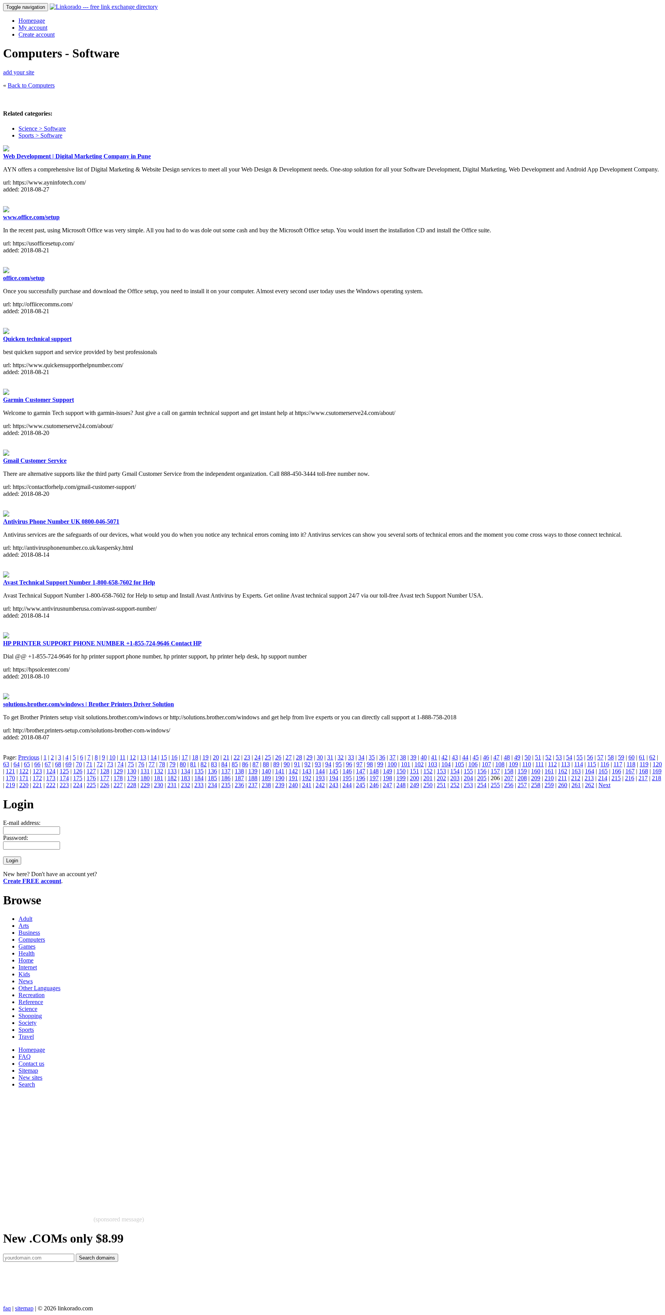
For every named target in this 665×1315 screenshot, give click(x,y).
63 (6, 764)
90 (287, 764)
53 (559, 757)
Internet (27, 967)
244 (347, 785)
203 (454, 778)
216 (629, 778)
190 (279, 778)
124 (50, 771)
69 (68, 764)
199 (401, 778)
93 (318, 764)
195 (347, 778)
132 (158, 771)
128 (104, 771)
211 (562, 778)
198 (387, 778)
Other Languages (39, 988)
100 (392, 764)
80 (183, 764)
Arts (23, 925)
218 (656, 778)
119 (644, 764)
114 (578, 764)
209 (535, 778)
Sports (26, 1029)
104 (446, 764)
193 (320, 778)
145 (333, 771)
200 (414, 778)
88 (266, 764)
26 (278, 757)
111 (539, 764)
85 (235, 764)
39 (413, 757)
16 (174, 757)
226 (104, 785)
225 (91, 785)
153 (441, 771)
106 (473, 764)
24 (257, 757)
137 (226, 771)
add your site (18, 72)
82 (204, 764)
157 (495, 771)
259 (549, 785)
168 (643, 771)
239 (279, 785)
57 (600, 757)
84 (224, 764)
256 (508, 785)
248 (401, 785)
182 (172, 778)
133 (172, 771)
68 (58, 764)
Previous (28, 757)
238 (266, 785)
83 (214, 764)
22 (237, 757)
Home (25, 960)
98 (370, 764)
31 (330, 757)
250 (428, 785)
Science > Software (42, 128)
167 (630, 771)
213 (589, 778)
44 (465, 757)
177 (104, 778)
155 (468, 771)
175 (77, 778)
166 (616, 771)
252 (454, 785)
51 (538, 757)
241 (306, 785)
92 (307, 764)
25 (268, 757)
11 (122, 757)
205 (481, 778)
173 (50, 778)
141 (279, 771)
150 (401, 771)
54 (569, 757)
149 (387, 771)
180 (145, 778)
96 (349, 764)
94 (328, 764)
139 (252, 771)
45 (476, 757)
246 (374, 785)
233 (199, 785)
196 (360, 778)
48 (507, 757)
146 (347, 771)
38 (403, 757)
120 (657, 764)
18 (195, 757)
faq (7, 1308)
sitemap (24, 1308)
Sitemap (28, 1070)
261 (576, 785)
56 (590, 757)
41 (434, 757)
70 (79, 764)
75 (131, 764)
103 (432, 764)
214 (602, 778)
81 (193, 764)
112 (552, 764)
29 (309, 757)
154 (454, 771)
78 (162, 764)
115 (591, 764)
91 (297, 764)
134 (185, 771)
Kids (24, 974)
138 (239, 771)
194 (333, 778)
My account (32, 27)
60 (631, 757)
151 (414, 771)
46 (486, 757)
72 (100, 764)
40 (424, 757)
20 (216, 757)
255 (495, 785)
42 (444, 757)
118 (631, 764)
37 (392, 757)
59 (621, 757)
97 (359, 764)
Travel (26, 1036)
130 (131, 771)
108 (500, 764)
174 (64, 778)
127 (91, 771)
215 (616, 778)
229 (145, 785)
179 (131, 778)
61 (642, 757)
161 (549, 771)
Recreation (31, 995)
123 (37, 771)
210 (549, 778)
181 (158, 778)
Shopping (30, 1016)
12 (133, 757)
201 (428, 778)
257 (522, 785)
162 (562, 771)
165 (603, 771)
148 (374, 771)
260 (562, 785)
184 (199, 778)
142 (293, 771)
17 (185, 757)
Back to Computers (31, 85)
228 (131, 785)
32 (341, 757)
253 (468, 785)
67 (48, 764)
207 (508, 778)
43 (455, 757)
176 (91, 778)
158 (508, 771)
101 (405, 764)
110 (526, 764)
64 (16, 764)
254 (481, 785)
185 (212, 778)
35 (372, 757)
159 (522, 771)
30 (320, 757)
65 (27, 764)
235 (226, 785)
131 (145, 771)
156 (481, 771)
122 (23, 771)
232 (185, 785)
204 (468, 778)
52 (548, 757)
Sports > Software (40, 135)
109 (513, 764)
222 (50, 785)
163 (576, 771)
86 (245, 764)
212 (575, 778)
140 (266, 771)
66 (37, 764)
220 (23, 785)
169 (657, 771)
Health (26, 953)
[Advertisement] (234, 1148)
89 (276, 764)
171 (23, 778)
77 (152, 764)
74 (120, 764)
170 (10, 778)
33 (351, 757)
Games (26, 946)
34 (361, 757)
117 (617, 764)
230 (158, 785)
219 (10, 785)
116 (604, 764)
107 (486, 764)
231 (172, 785)
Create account (36, 34)
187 (239, 778)
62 (652, 757)
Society (27, 1022)
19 (205, 757)
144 (320, 771)
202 (441, 778)
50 (528, 757)
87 (255, 764)
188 (252, 778)
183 (185, 778)
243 (333, 785)
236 (239, 785)
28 (299, 757)
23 (247, 757)
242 (320, 785)
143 (306, 771)
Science (27, 1009)
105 (459, 764)
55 (579, 757)
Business (29, 932)
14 (153, 757)
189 (266, 778)
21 (226, 757)
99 (380, 764)
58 (611, 757)
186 (226, 778)
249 (414, 785)
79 (172, 764)
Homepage (31, 20)
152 (428, 771)
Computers (31, 939)
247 (387, 785)
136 (212, 771)
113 (565, 764)
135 (199, 771)
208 (522, 778)
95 (339, 764)
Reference (30, 1002)
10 (112, 757)
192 (306, 778)
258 (535, 785)
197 (374, 778)
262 (589, 785)
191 (293, 778)
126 (77, 771)
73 (110, 764)
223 (64, 785)
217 (643, 778)
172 (37, 778)
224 (77, 785)
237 (252, 785)
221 (37, 785)
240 (293, 785)
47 (496, 757)
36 (382, 757)
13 (143, 757)
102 (419, 764)
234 (212, 785)
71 (89, 764)
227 (118, 785)
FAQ (24, 1056)
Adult (25, 918)
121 (10, 771)
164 (589, 771)
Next (604, 785)
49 (517, 757)
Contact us (31, 1063)
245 (360, 785)
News (25, 981)
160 (535, 771)
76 (141, 764)
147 (360, 771)
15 (164, 757)
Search (26, 1084)
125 (64, 771)
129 (118, 771)
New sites (30, 1077)
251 (441, 785)
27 (289, 757)
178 (118, 778)
